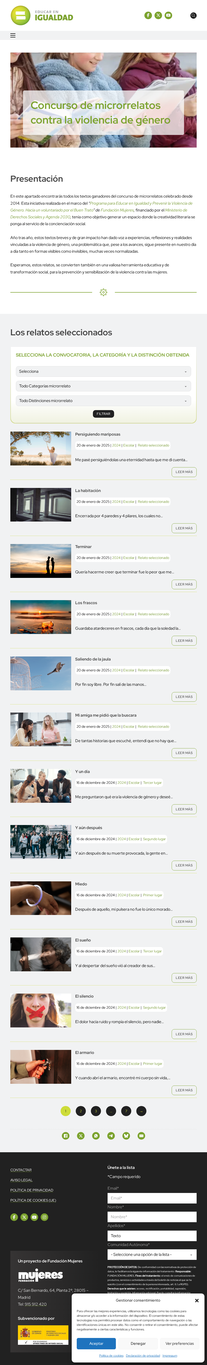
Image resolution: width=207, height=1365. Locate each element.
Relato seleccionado (153, 445)
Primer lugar (152, 895)
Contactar (21, 1170)
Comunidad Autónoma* (129, 1244)
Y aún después (88, 827)
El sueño (83, 940)
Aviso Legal (21, 1180)
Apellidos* (116, 1225)
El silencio (84, 996)
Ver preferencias (180, 1343)
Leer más (184, 472)
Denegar (138, 1343)
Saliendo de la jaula (93, 659)
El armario (84, 1052)
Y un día (82, 771)
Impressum (170, 1356)
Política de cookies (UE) (33, 1200)
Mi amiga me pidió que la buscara (106, 715)
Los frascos (86, 602)
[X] (81, 1136)
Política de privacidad (31, 1190)
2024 (116, 445)
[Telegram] (111, 1136)
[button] (196, 1300)
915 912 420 (36, 1304)
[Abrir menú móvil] (12, 35)
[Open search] (193, 15)
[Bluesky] (126, 1136)
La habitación (88, 490)
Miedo (81, 884)
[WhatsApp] (96, 1136)
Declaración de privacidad (143, 1356)
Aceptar (96, 1343)
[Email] (141, 1136)
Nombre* (116, 1207)
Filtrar (103, 414)
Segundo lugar (154, 839)
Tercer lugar (152, 782)
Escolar (129, 445)
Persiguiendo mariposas (97, 434)
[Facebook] (65, 1136)
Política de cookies (111, 1356)
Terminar (83, 546)
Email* (113, 1188)
